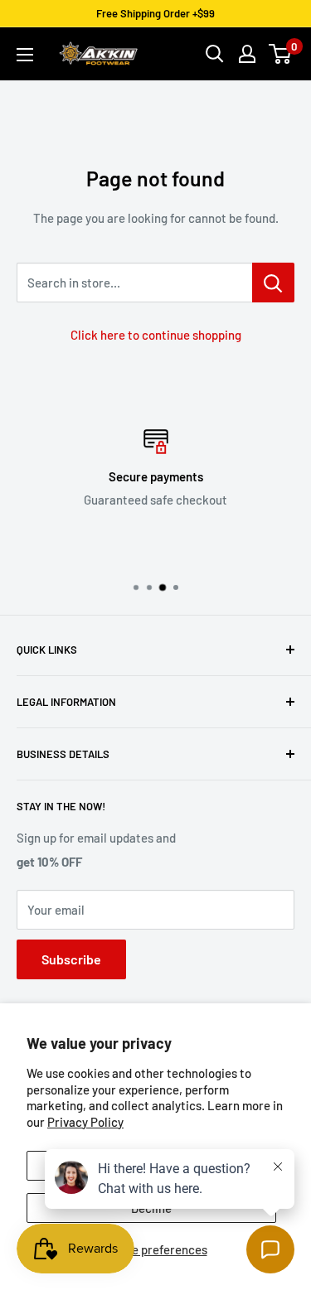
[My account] (247, 54)
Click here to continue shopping (155, 334)
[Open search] (215, 54)
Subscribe (71, 959)
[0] (280, 54)
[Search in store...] (273, 282)
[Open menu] (25, 54)
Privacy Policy (85, 1121)
